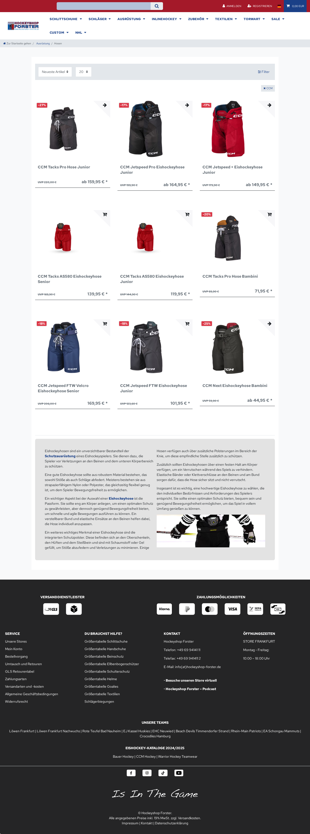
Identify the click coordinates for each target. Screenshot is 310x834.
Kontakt (147, 823)
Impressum (130, 823)
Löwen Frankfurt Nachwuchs (58, 731)
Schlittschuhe (64, 19)
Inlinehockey (165, 19)
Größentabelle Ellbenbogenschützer (112, 664)
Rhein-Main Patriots (246, 731)
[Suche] (157, 6)
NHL (79, 32)
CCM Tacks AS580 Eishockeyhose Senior (69, 279)
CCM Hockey (146, 756)
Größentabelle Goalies (101, 686)
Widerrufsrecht (16, 701)
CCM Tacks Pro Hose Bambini (230, 276)
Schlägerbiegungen (99, 701)
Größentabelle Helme (101, 679)
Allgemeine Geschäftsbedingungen (31, 694)
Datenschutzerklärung (171, 823)
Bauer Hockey (123, 756)
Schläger (98, 19)
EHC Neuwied (162, 731)
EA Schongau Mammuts (281, 731)
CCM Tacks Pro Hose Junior (64, 167)
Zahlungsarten (16, 679)
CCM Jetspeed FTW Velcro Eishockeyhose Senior (63, 388)
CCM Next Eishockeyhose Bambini (234, 385)
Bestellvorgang (16, 656)
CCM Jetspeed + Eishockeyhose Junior (232, 170)
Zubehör (196, 19)
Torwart (252, 19)
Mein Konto (13, 649)
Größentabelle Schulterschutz (107, 671)
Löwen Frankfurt (21, 731)
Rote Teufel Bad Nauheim (101, 731)
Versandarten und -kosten (24, 686)
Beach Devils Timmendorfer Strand (202, 731)
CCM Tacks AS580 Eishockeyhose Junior (152, 279)
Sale (276, 19)
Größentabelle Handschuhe (105, 649)
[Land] (279, 6)
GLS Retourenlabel (19, 671)
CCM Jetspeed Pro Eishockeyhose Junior (152, 170)
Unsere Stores (16, 641)
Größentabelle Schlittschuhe (106, 641)
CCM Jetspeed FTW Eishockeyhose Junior (153, 388)
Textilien (224, 19)
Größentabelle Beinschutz (104, 656)
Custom (57, 32)
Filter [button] (266, 72)
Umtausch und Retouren (23, 664)
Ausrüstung (129, 19)
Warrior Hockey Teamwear (177, 756)
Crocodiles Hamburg (155, 736)
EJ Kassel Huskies (136, 731)
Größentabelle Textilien (102, 694)
